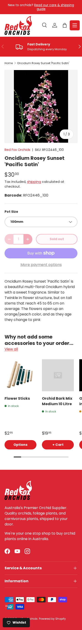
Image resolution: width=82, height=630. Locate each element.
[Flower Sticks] (20, 375)
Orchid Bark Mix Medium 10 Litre (57, 401)
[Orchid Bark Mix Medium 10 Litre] (58, 375)
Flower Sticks (17, 398)
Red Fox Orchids (17, 149)
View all (11, 349)
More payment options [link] (41, 264)
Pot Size (11, 211)
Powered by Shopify (52, 619)
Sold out (57, 239)
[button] (65, 25)
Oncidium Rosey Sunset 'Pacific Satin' (43, 63)
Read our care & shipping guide (54, 7)
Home (9, 63)
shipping (34, 181)
